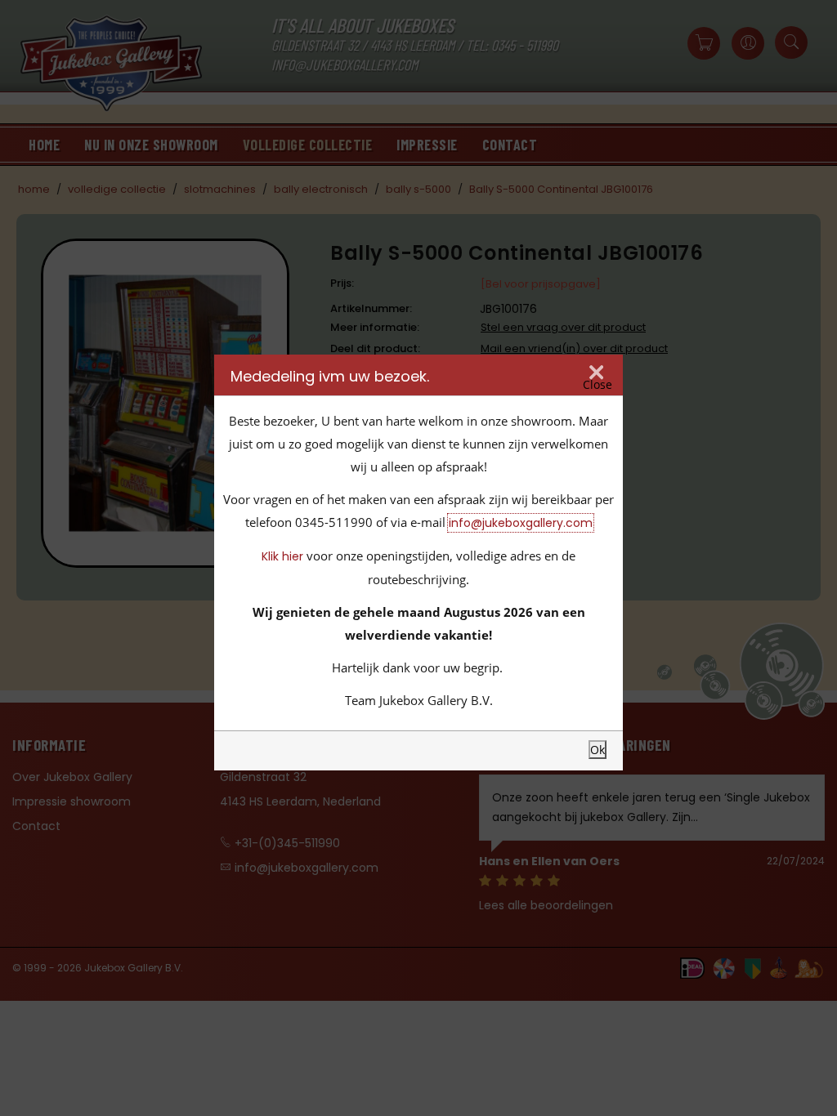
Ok (597, 749)
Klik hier (282, 556)
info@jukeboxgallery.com (521, 523)
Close (597, 384)
